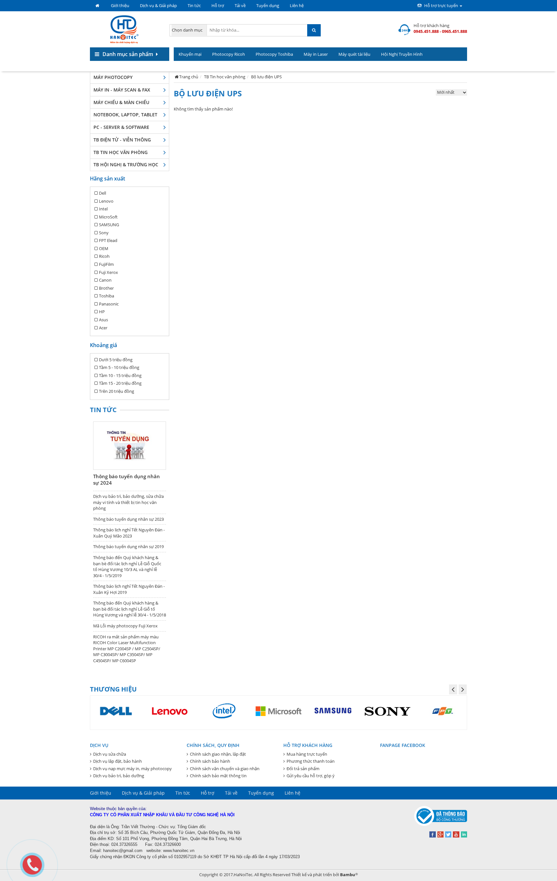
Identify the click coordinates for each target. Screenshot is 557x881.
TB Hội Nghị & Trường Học (125, 164)
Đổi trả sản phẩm (303, 768)
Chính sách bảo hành (210, 761)
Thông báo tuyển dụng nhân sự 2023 (128, 519)
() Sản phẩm (451, 68)
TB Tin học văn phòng (120, 152)
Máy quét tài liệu (354, 54)
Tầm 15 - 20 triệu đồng (120, 383)
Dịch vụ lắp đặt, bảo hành (117, 761)
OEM (103, 248)
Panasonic (109, 304)
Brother (106, 288)
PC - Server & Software (121, 127)
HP (102, 312)
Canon (105, 280)
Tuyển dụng (267, 5)
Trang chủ (188, 77)
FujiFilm (106, 264)
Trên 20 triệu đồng (116, 391)
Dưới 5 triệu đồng (115, 360)
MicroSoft (108, 217)
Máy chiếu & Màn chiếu (121, 102)
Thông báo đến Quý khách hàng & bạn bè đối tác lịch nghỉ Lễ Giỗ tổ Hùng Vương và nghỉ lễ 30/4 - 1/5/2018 (129, 609)
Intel (103, 209)
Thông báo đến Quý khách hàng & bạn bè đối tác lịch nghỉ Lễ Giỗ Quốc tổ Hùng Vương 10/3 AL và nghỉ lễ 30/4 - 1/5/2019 (127, 566)
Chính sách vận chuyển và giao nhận (224, 768)
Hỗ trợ (217, 5)
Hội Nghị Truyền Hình (402, 54)
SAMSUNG (109, 225)
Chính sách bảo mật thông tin (218, 776)
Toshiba (106, 296)
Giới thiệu (120, 5)
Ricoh (104, 256)
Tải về (240, 5)
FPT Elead (108, 240)
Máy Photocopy (112, 77)
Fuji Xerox (108, 272)
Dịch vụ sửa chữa (109, 754)
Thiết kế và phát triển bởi (324, 874)
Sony (104, 233)
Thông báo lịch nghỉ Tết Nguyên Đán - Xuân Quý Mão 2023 (129, 533)
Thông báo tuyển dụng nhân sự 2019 (128, 546)
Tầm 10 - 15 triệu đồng (120, 375)
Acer (103, 328)
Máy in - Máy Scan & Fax (121, 90)
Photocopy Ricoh (228, 54)
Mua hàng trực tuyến (307, 754)
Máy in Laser (316, 54)
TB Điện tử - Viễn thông (122, 140)
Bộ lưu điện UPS (266, 77)
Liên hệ (297, 5)
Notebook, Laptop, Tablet (125, 114)
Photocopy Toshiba (274, 54)
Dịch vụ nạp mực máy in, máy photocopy (132, 768)
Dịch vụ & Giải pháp (158, 5)
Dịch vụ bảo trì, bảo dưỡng (118, 776)
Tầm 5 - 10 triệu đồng (119, 367)
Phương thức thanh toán (311, 761)
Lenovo (106, 201)
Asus (103, 320)
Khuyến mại (190, 54)
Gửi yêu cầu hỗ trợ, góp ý (311, 776)
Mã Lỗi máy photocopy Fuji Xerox (125, 626)
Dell (102, 193)
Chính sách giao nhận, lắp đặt (218, 754)
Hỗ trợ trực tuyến (441, 5)
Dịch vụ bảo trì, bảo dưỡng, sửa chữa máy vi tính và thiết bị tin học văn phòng (128, 502)
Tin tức (194, 5)
